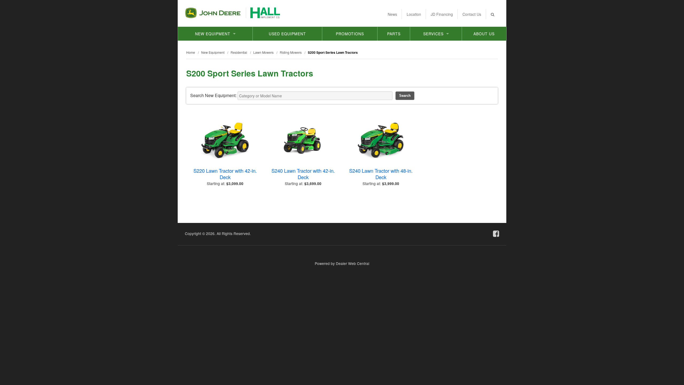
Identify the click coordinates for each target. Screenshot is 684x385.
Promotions (350, 33)
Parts (394, 33)
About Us (484, 33)
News (392, 14)
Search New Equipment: (213, 95)
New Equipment (212, 33)
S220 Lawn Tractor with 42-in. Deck (225, 173)
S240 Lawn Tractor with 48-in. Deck (381, 173)
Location (414, 14)
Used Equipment (287, 33)
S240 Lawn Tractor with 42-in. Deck (303, 173)
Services (433, 33)
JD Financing (442, 14)
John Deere (212, 12)
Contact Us (472, 14)
